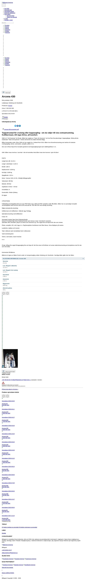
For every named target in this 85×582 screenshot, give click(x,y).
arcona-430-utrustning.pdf (11, 129)
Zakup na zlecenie (12, 17)
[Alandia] (18, 564)
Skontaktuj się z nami (6, 521)
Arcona (10, 105)
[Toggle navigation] (4, 5)
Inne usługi (7, 14)
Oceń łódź (39, 379)
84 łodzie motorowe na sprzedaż (28, 527)
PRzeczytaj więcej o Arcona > (10, 389)
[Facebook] (7, 558)
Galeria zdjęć (7, 92)
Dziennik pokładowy (9, 13)
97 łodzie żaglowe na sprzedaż (10, 527)
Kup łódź (6, 8)
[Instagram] (30, 558)
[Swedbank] (29, 564)
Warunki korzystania (7, 567)
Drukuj (6, 117)
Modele (4, 533)
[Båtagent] (7, 2)
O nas (6, 18)
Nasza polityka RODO (8, 572)
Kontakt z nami (8, 20)
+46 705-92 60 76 (7, 379)
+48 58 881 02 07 (7, 550)
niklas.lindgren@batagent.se (9, 552)
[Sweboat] (7, 564)
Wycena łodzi (10, 15)
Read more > (27, 379)
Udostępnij (6, 118)
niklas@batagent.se (17, 379)
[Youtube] (19, 558)
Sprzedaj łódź (8, 10)
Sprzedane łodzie (9, 11)
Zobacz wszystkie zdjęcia (10, 371)
